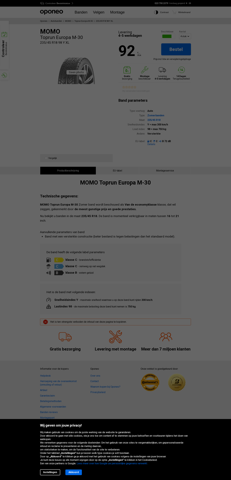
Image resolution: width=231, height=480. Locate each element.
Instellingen (50, 472)
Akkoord (74, 472)
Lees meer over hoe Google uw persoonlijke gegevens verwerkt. (112, 463)
